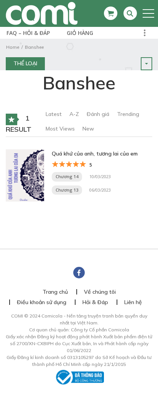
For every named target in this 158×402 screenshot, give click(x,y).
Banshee (34, 47)
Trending (128, 114)
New (88, 128)
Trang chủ (55, 291)
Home (12, 47)
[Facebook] (79, 272)
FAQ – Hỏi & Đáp (28, 32)
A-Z (74, 114)
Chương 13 (67, 190)
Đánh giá (98, 114)
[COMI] (41, 13)
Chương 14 (67, 176)
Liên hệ (133, 302)
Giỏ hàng (80, 32)
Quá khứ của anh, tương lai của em (95, 153)
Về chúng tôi (100, 291)
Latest (54, 114)
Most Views (60, 128)
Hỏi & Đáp (95, 302)
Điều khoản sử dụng (41, 302)
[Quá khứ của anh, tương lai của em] (25, 174)
